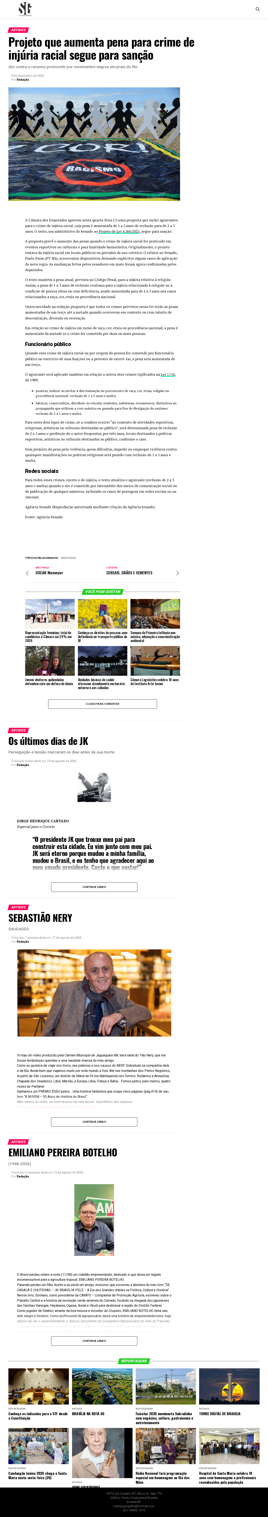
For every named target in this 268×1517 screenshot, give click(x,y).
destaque (69, 558)
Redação (23, 79)
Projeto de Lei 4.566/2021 (119, 231)
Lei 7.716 (168, 374)
